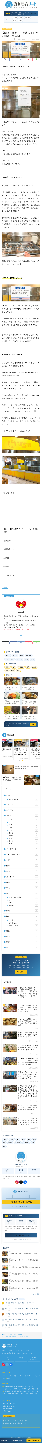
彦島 (7, 670)
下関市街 (20, 667)
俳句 (21, 866)
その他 (21, 795)
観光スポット (23, 925)
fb (25, 1182)
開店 (21, 947)
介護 (21, 860)
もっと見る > (36, 1294)
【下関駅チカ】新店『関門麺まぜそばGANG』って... (21, 1314)
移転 (21, 911)
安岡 (12, 670)
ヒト (23, 900)
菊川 (18, 670)
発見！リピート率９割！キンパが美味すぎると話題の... (22, 1308)
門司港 (7, 667)
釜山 (21, 936)
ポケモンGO (23, 799)
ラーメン (23, 835)
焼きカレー (23, 841)
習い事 (23, 905)
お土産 (23, 920)
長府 (28, 667)
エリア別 (21, 810)
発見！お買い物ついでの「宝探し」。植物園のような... (22, 1325)
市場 (21, 882)
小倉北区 (17, 1142)
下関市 (5, 1139)
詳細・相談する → (33, 1440)
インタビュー (23, 923)
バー (23, 827)
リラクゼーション (21, 855)
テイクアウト (9, 659)
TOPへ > (33, 13)
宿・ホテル (21, 877)
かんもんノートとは (8, 1403)
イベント (27, 17)
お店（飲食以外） (7, 28)
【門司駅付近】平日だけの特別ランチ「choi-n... (20, 1303)
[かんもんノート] (21, 7)
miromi (5, 587)
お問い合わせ (22, 1239)
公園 (23, 902)
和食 (23, 838)
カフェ (20, 20)
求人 (21, 888)
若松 (4, 1146)
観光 (21, 17)
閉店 (21, 942)
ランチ (23, 833)
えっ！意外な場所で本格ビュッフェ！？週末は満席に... (22, 1319)
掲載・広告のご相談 (8, 1406)
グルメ (15, 17)
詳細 (33, 724)
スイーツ (19, 659)
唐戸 (14, 667)
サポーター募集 (7, 1408)
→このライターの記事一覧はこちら (17, 629)
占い (32, 659)
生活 (14, 20)
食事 (23, 844)
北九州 (34, 667)
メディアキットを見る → (21, 1235)
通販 (21, 931)
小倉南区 (26, 1142)
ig (17, 1182)
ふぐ (23, 819)
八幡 (33, 1142)
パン (23, 830)
